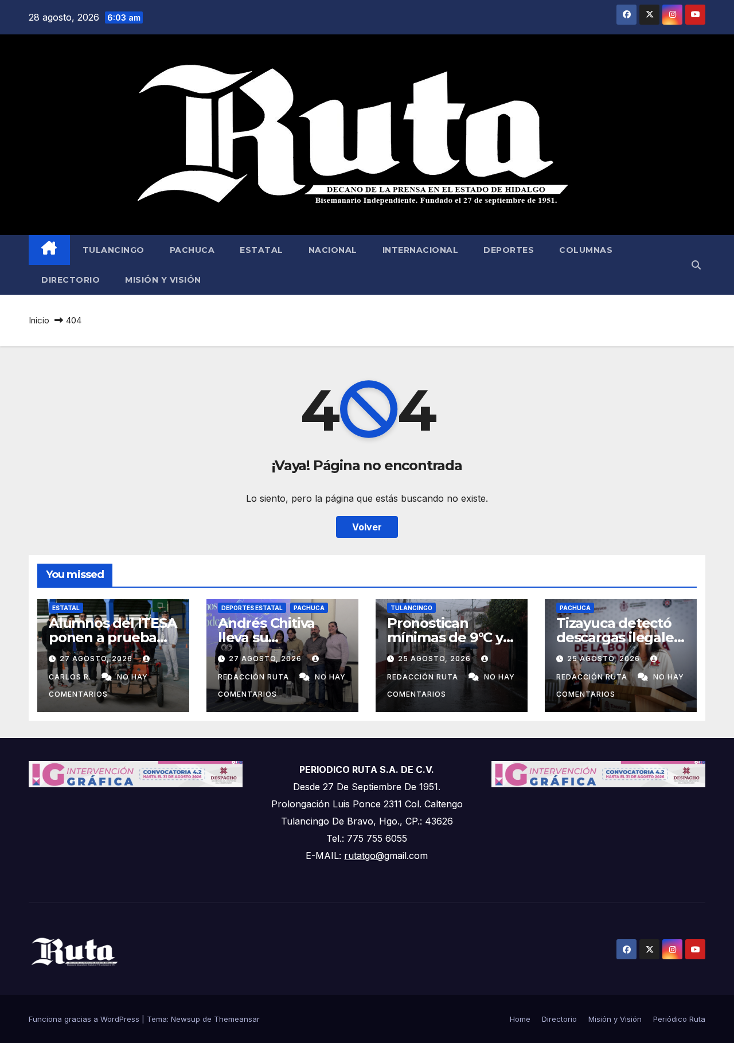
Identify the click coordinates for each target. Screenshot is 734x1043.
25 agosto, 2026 (435, 658)
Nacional (333, 250)
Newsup (185, 1019)
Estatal (261, 250)
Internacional (420, 250)
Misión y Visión (163, 280)
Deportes (508, 250)
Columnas (585, 250)
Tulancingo (114, 250)
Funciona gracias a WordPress (85, 1019)
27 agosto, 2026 (97, 658)
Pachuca (192, 250)
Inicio (39, 320)
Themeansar (237, 1019)
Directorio (70, 280)
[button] (696, 265)
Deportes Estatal (252, 607)
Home (520, 1019)
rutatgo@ (364, 855)
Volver (367, 527)
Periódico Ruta (679, 1019)
